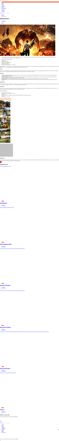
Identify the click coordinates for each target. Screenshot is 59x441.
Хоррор (3, 429)
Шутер (3, 23)
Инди (2, 425)
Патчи (3, 7)
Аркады (3, 424)
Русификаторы (4, 8)
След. (1, 162)
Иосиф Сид (3, 20)
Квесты (3, 426)
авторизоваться (15, 416)
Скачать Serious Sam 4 (5, 98)
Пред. (1, 161)
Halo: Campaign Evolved (5, 244)
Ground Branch (3, 203)
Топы (2, 2)
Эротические (4, 432)
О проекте (3, 10)
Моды (2, 5)
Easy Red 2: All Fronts (5, 285)
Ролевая (3, 427)
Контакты (3, 11)
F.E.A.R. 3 (2, 409)
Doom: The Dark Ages (5, 368)
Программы (3, 6)
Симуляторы (3, 428)
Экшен (3, 431)
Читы (2, 9)
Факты (3, 3)
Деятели (3, 4)
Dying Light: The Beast (5, 327)
